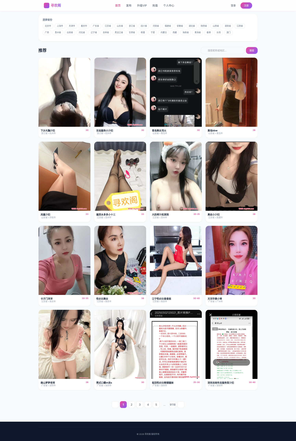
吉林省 (106, 32)
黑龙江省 (119, 32)
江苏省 (108, 26)
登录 (233, 5)
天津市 (72, 26)
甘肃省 (132, 32)
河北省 (82, 32)
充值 (155, 5)
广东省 (96, 26)
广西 (47, 32)
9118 (173, 404)
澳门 (228, 32)
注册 (246, 5)
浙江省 (132, 26)
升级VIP (142, 5)
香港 (209, 32)
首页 (118, 5)
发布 (129, 5)
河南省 (156, 26)
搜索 (251, 50)
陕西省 (204, 26)
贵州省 (58, 32)
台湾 (219, 32)
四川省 (144, 26)
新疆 (143, 32)
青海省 (198, 32)
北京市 (48, 26)
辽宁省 (94, 32)
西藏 (175, 32)
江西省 (240, 26)
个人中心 (168, 5)
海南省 (186, 32)
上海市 (60, 26)
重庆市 (84, 26)
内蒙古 (164, 32)
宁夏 (153, 32)
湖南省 (228, 26)
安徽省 (180, 26)
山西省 (216, 26)
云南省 (70, 32)
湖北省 (192, 26)
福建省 (168, 26)
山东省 (120, 26)
